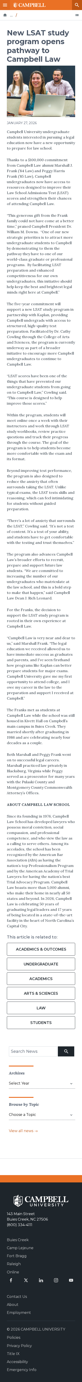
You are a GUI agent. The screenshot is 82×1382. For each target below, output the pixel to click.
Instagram (56, 1280)
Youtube (71, 1280)
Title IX (13, 1354)
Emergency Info (21, 1370)
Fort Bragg (17, 1256)
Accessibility (17, 1362)
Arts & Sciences (41, 993)
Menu (5, 5)
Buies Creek (18, 1240)
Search (77, 5)
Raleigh (14, 1264)
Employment (19, 1312)
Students (41, 1023)
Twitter (26, 1280)
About (12, 1304)
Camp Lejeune (20, 1248)
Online (13, 1272)
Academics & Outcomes (41, 949)
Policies (13, 1337)
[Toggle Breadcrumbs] (77, 15)
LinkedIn (41, 1280)
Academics (41, 979)
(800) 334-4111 (19, 1225)
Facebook (11, 1280)
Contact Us (17, 1296)
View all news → (23, 1131)
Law (41, 1008)
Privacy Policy (19, 1346)
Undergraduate (41, 964)
